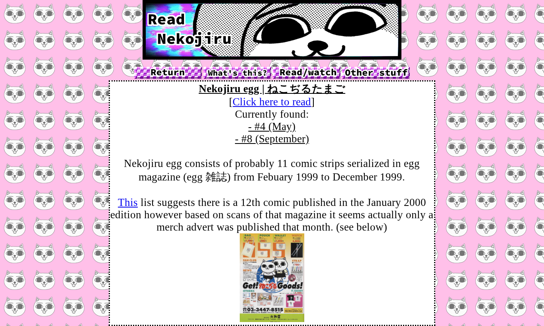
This (128, 202)
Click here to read (272, 102)
